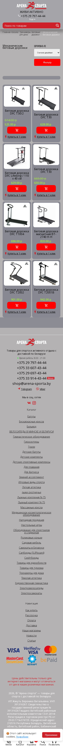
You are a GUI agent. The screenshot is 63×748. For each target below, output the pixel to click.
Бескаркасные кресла (31, 421)
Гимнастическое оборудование (31, 437)
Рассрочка (31, 615)
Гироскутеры (31, 442)
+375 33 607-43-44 (31, 368)
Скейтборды (31, 558)
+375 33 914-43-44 (31, 378)
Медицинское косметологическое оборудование (31, 513)
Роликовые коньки (31, 537)
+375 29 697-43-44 (31, 373)
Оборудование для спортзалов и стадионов (31, 531)
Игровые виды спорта (32, 482)
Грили (31, 447)
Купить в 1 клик (17, 136)
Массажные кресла (31, 507)
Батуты (31, 416)
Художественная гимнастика (31, 583)
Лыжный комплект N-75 (31, 502)
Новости (31, 635)
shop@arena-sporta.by (31, 383)
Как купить (32, 610)
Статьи (31, 640)
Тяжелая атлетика (31, 578)
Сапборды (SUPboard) (31, 553)
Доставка (31, 625)
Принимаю (51, 735)
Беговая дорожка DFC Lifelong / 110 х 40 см (17, 175)
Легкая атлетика (31, 487)
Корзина (32, 742)
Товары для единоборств (31, 563)
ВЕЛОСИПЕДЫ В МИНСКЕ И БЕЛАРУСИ (31, 431)
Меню (9, 744)
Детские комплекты (31, 457)
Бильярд (31, 426)
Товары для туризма (31, 568)
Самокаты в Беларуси (31, 548)
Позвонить (54, 744)
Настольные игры (31, 525)
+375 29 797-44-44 (33, 16)
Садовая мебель (31, 542)
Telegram (26, 389)
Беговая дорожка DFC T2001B (46, 291)
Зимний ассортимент (31, 477)
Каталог (20, 744)
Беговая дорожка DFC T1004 (17, 233)
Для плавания (31, 467)
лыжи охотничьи (31, 492)
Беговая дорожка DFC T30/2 (17, 112)
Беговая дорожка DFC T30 (46, 116)
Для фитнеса (31, 472)
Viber (42, 389)
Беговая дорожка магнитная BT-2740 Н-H (46, 234)
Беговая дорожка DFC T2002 (17, 291)
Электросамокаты (31, 593)
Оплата (31, 620)
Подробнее (22, 737)
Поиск (43, 744)
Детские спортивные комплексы (31, 462)
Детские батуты (31, 452)
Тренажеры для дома (31, 573)
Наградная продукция (31, 520)
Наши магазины (31, 630)
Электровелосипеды (31, 588)
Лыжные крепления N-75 (31, 497)
